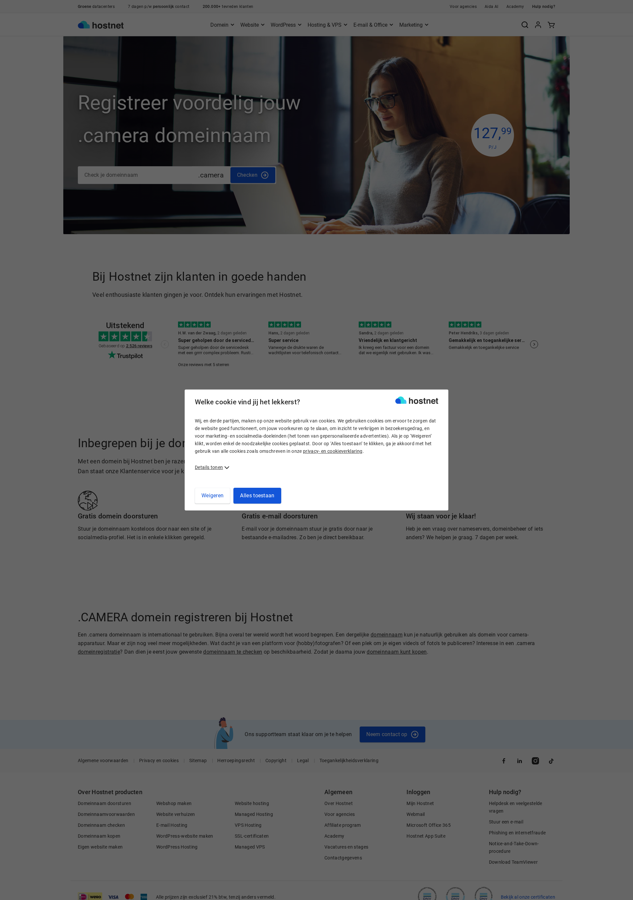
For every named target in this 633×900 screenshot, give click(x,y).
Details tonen (209, 467)
